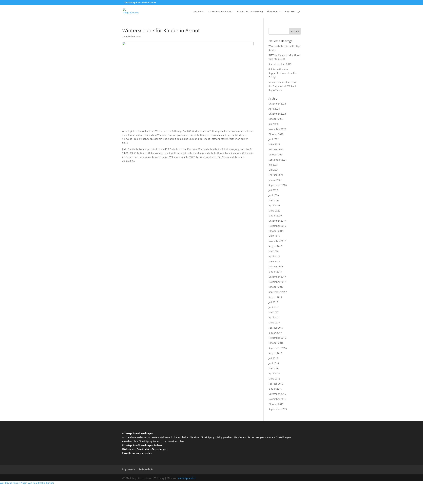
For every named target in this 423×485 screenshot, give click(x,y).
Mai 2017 (274, 312)
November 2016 (277, 337)
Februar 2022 (276, 149)
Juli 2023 (273, 124)
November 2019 (277, 225)
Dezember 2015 (277, 393)
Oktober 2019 (276, 230)
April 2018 (274, 256)
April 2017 (274, 317)
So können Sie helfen (220, 11)
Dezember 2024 (277, 103)
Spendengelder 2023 (280, 64)
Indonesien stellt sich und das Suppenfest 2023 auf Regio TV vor (283, 86)
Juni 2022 (274, 139)
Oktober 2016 (276, 342)
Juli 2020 (273, 190)
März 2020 (274, 210)
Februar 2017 (276, 327)
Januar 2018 (275, 271)
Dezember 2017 (277, 276)
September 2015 (278, 409)
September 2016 (278, 348)
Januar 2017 (275, 332)
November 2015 (277, 399)
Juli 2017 (273, 302)
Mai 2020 (274, 200)
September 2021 (278, 159)
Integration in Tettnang (249, 11)
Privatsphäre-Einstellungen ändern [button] (142, 445)
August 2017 (275, 297)
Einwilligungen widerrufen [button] (137, 453)
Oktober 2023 (276, 118)
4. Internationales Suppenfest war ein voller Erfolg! (283, 73)
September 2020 (278, 185)
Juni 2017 (274, 307)
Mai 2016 (274, 368)
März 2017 (274, 322)
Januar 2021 (275, 180)
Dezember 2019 (277, 220)
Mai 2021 (274, 169)
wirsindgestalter (187, 478)
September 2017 (278, 292)
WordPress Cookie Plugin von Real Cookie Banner (27, 483)
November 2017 (277, 281)
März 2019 (274, 235)
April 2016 (274, 373)
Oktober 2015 (276, 404)
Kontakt (289, 11)
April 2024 (274, 108)
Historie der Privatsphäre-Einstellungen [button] (144, 449)
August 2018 (275, 246)
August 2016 (275, 353)
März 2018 (274, 261)
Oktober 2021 (276, 154)
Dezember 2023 (277, 113)
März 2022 (274, 144)
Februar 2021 (276, 174)
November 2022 (277, 129)
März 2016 (274, 378)
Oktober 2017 (276, 286)
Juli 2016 (273, 358)
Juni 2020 (274, 195)
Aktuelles (199, 11)
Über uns (272, 11)
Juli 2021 (273, 164)
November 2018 (277, 241)
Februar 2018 (276, 266)
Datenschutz (146, 469)
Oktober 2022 (276, 134)
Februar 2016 (276, 383)
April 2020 (274, 205)
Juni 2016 (274, 363)
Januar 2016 (275, 388)
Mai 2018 (274, 251)
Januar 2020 (275, 215)
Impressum (128, 469)
